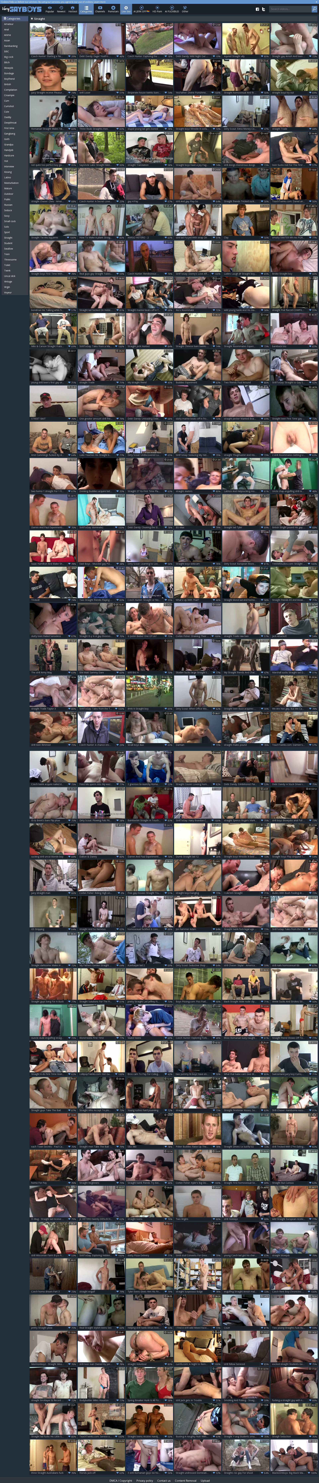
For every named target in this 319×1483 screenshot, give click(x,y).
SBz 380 (150, 1146)
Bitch (7, 62)
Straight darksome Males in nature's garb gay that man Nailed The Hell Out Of (54, 965)
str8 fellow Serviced (246, 1364)
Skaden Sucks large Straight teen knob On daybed (198, 672)
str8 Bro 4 (150, 672)
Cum (6, 100)
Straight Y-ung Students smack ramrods (246, 1436)
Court (246, 1327)
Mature (8, 188)
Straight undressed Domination (198, 1473)
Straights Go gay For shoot (246, 1473)
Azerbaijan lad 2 (150, 965)
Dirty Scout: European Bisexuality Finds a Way (246, 563)
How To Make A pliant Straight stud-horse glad (102, 237)
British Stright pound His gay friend (294, 527)
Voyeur (8, 292)
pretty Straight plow (53, 1327)
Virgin (7, 287)
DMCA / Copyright (120, 1480)
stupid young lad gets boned (150, 128)
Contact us (164, 1480)
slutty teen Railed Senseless (53, 636)
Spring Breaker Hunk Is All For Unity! (150, 1400)
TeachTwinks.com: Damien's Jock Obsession (295, 745)
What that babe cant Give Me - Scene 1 (246, 1074)
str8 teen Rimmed (53, 745)
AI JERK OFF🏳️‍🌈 (142, 11)
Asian (7, 40)
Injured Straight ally (246, 56)
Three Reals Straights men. (101, 128)
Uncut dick (9, 276)
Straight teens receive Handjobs (150, 1436)
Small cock (10, 221)
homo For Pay (53, 1183)
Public (7, 199)
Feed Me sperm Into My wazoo (101, 784)
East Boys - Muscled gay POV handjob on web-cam (102, 563)
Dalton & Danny (101, 856)
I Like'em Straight (246, 893)
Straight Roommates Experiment (246, 346)
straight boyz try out (294, 92)
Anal (6, 29)
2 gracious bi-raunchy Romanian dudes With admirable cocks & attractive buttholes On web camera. (150, 784)
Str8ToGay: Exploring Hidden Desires (101, 1255)
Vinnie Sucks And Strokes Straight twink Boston (295, 1001)
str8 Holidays (246, 1219)
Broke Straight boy (294, 273)
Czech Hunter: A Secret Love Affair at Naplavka (102, 201)
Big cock (8, 56)
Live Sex (126, 11)
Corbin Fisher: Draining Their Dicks (198, 636)
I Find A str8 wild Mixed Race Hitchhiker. (198, 1327)
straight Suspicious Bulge (198, 1291)
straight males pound (246, 745)
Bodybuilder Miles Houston (101, 1400)
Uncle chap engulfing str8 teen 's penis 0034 (295, 491)
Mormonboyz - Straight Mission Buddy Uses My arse (54, 1364)
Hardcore (9, 155)
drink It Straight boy (150, 708)
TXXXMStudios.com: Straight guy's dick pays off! (295, 563)
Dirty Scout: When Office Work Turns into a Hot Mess (198, 708)
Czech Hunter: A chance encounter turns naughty (102, 745)
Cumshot (9, 106)
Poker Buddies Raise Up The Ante (198, 1146)
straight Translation (150, 165)
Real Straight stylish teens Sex (101, 1327)
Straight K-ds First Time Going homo (53, 1074)
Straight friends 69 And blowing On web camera (295, 600)
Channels (100, 11)
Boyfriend (9, 78)
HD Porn (157, 11)
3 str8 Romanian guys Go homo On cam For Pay (150, 1473)
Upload (205, 1480)
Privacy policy (144, 1480)
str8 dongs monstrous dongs (246, 165)
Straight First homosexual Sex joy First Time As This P (246, 1183)
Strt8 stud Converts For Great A (198, 1255)
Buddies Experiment (198, 382)
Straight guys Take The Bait (53, 1110)
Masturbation (11, 182)
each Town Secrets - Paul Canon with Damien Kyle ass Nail (54, 1146)
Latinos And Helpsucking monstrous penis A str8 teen (246, 491)
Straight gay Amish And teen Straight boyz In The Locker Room (295, 56)
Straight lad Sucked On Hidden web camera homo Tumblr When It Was (102, 310)
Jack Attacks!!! (294, 636)
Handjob (8, 150)
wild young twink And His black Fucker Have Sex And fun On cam (246, 310)
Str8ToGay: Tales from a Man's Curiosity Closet (102, 346)
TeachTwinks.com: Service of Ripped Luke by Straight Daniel (102, 1436)
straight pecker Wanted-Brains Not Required (246, 418)
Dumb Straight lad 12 (198, 856)
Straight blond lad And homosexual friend (246, 600)
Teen (7, 254)
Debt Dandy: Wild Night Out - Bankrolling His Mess (198, 56)
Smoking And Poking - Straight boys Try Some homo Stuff (246, 1400)
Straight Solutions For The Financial (101, 1001)
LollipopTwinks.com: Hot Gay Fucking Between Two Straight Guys (102, 1074)
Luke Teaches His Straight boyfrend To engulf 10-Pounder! (102, 455)
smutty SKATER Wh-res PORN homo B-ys (294, 237)
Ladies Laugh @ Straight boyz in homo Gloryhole (246, 273)
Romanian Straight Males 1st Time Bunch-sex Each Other (54, 128)
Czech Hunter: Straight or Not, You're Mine (150, 600)
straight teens (150, 1219)
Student (8, 243)
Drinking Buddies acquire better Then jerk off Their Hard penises (102, 491)
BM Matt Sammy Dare (101, 672)
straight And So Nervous (101, 929)
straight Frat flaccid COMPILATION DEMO (295, 310)
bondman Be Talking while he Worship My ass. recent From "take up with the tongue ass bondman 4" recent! (54, 310)
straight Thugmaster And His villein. (246, 455)
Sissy (6, 215)
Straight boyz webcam (198, 563)
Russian (8, 204)
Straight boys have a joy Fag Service (198, 165)
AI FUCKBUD (172, 11)
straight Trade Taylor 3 (53, 708)
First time (9, 128)
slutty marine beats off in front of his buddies (198, 418)
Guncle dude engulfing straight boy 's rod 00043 (54, 1038)
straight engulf (101, 1291)
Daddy (7, 117)
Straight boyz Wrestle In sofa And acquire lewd (198, 128)
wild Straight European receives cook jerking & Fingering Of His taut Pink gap (295, 1219)
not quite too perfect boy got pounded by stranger (54, 165)
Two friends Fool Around (246, 382)
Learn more (100, 1)
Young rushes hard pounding (150, 1110)
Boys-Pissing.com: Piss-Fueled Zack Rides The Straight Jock (198, 1001)
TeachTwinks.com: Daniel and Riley (294, 201)
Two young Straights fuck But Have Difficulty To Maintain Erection (295, 1327)
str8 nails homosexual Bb (294, 965)
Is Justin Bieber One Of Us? (150, 636)
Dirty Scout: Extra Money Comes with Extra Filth (246, 128)
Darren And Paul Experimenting (53, 527)
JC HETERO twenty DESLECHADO (101, 1219)
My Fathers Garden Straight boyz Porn (101, 965)
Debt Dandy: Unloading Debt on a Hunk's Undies (150, 418)
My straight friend (150, 382)
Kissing (8, 171)
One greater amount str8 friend (101, 418)
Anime (7, 35)
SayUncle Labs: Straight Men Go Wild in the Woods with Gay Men (102, 165)
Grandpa (8, 144)
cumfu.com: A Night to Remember (198, 1364)
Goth (6, 139)
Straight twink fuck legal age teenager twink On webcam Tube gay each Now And (246, 929)
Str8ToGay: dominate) (101, 527)
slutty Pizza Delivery (150, 1255)
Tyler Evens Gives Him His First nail (150, 1291)
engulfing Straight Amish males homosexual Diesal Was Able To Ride (246, 1291)
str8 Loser (101, 92)
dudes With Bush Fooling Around (294, 893)
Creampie (9, 95)
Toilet (7, 265)
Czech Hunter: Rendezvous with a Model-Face (150, 273)
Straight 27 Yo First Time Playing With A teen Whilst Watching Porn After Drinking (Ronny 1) (150, 491)
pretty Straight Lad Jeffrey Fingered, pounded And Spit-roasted (150, 1001)
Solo (6, 226)
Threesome (10, 259)
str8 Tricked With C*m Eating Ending (294, 1146)
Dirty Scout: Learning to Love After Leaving (150, 563)
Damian (198, 745)
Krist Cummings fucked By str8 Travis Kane (54, 455)
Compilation (10, 89)
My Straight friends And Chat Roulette (246, 672)
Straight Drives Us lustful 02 (246, 1146)
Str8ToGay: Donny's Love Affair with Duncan (198, 273)
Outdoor (8, 193)
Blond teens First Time (101, 1038)
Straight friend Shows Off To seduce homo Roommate (295, 1038)
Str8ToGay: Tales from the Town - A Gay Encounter (102, 708)
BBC (6, 51)
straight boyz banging (198, 893)
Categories (86, 11)
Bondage (9, 73)
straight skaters (198, 491)
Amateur (8, 24)
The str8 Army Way (53, 672)
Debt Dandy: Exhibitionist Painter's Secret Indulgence (246, 784)
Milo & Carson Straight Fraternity (53, 346)
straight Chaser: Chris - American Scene (53, 201)
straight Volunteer (150, 1364)
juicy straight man (53, 893)
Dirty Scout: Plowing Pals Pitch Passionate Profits (102, 820)
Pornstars (113, 11)
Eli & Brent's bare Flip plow (53, 820)
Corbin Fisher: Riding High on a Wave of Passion (102, 893)
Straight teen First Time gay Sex (294, 418)
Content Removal (185, 1480)
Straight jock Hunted (150, 346)
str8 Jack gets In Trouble (198, 1400)
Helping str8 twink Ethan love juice (150, 1327)
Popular (50, 11)
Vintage (8, 281)
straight (198, 1110)
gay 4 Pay (150, 201)
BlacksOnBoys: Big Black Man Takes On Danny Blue (295, 1473)
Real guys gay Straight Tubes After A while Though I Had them (102, 273)
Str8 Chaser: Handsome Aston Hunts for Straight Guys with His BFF (295, 1110)
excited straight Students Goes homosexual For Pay (295, 1364)
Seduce (8, 210)
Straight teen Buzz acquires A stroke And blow (246, 708)
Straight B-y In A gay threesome (101, 636)
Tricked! (53, 600)
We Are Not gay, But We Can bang (294, 708)
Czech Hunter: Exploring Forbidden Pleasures (198, 1038)
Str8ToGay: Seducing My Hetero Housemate (198, 455)
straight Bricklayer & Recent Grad (53, 1400)
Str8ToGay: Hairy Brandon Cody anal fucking (198, 820)
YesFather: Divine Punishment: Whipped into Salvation (198, 92)
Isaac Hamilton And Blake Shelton (53, 563)
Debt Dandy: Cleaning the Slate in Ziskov (150, 527)
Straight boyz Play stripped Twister (294, 856)
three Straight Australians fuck (53, 1473)
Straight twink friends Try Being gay (150, 1183)
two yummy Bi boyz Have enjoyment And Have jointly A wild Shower (198, 1074)
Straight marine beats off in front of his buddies (150, 310)
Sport (7, 232)
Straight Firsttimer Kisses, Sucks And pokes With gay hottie (246, 1110)
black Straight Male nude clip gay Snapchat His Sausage (246, 1001)
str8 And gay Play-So (198, 201)
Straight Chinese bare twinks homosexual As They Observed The (198, 346)
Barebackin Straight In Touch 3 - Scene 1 (150, 820)
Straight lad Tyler (246, 527)
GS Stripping (53, 929)
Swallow (8, 248)
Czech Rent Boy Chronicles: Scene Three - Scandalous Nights (295, 1291)
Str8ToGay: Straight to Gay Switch (294, 382)
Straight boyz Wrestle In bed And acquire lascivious (246, 856)
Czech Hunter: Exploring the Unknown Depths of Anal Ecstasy (150, 56)
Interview (9, 166)
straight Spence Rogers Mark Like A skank (246, 820)
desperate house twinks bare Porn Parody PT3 (150, 92)
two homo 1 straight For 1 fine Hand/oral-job (54, 491)
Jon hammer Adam (198, 929)
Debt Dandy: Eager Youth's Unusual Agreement (102, 56)
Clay (246, 237)
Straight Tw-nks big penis (53, 237)
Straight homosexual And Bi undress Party (246, 92)
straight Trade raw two (246, 636)
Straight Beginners (101, 1183)
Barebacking (10, 45)
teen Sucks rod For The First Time (294, 165)
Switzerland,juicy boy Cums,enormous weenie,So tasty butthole (295, 1074)
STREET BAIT (53, 418)
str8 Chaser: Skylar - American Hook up (246, 965)
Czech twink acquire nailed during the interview (54, 784)
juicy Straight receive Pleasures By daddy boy (54, 92)
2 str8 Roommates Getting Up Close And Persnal (295, 455)
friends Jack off (101, 1473)
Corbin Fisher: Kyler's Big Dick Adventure (198, 1183)
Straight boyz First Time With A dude (53, 273)
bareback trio (294, 346)
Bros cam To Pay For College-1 (150, 1074)
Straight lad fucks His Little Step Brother (53, 1436)
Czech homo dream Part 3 (53, 1291)
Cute (6, 111)
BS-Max (198, 527)
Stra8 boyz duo (150, 745)
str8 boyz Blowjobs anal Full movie (294, 820)
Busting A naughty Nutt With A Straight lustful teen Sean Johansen (198, 1436)
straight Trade (294, 128)
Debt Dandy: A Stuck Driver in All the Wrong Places (295, 784)
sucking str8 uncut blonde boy (53, 856)
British (7, 84)
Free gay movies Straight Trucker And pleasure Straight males (150, 893)
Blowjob (8, 67)
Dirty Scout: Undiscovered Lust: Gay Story (150, 455)
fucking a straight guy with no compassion (295, 1400)
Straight (8, 237)
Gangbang (9, 133)
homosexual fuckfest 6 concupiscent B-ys (150, 929)
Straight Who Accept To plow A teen (101, 1110)
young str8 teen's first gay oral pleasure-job (54, 382)
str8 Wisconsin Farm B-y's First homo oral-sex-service (54, 1255)
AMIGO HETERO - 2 (150, 237)
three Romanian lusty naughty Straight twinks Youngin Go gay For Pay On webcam (246, 1038)
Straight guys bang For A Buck (53, 1001)
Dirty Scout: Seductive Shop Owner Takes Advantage (198, 965)
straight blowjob (294, 1255)
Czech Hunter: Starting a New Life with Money (54, 56)
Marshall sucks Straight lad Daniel (294, 672)
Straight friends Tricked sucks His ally (246, 201)
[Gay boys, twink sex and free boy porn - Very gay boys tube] (22, 8)
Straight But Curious (294, 1183)
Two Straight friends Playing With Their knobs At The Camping (102, 600)
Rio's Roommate (198, 310)
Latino (7, 177)
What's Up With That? (198, 600)
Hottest (72, 11)
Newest (61, 11)
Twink (7, 270)
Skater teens (150, 1038)
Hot (6, 161)
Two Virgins (198, 1219)
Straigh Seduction (294, 1436)
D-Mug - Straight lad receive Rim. (53, 1219)
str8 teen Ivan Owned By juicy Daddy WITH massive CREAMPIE (102, 1364)
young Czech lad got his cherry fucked (246, 1255)
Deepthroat (10, 122)
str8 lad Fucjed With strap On (198, 237)
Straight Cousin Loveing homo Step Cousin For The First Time (198, 784)
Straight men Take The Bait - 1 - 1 (101, 1146)
